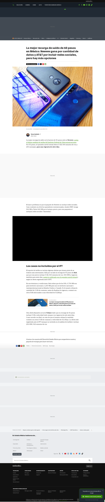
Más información (63, 500)
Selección (19, 5)
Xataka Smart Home (16, 479)
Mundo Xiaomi (16, 482)
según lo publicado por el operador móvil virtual (60, 277)
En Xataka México (52, 300)
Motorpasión (63, 472)
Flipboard (43, 64)
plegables (72, 38)
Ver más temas (17, 454)
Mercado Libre (36, 38)
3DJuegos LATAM (28, 490)
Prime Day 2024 (16, 448)
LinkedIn (79, 453)
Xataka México (16, 490)
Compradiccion (75, 476)
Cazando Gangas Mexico (44, 440)
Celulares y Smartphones (30, 444)
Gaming (27, 5)
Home (34, 5)
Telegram (71, 453)
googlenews (89, 5)
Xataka (14, 472)
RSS (74, 453)
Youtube (84, 5)
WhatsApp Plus (64, 430)
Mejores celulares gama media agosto (31, 430)
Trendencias (74, 472)
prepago (52, 345)
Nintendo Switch (64, 38)
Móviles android (44, 448)
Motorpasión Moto (64, 474)
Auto (40, 5)
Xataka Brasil (16, 492)
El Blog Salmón (86, 472)
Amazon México (27, 38)
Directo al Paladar (52, 472)
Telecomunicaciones (36, 345)
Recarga (46, 345)
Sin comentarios (32, 64)
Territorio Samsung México (53, 5)
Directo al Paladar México (52, 491)
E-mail (45, 64)
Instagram (87, 5)
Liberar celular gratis (84, 430)
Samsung (78, 38)
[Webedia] (89, 1)
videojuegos (29, 450)
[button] (35, 134)
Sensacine (38, 472)
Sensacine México (40, 490)
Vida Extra (27, 474)
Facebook (79, 5)
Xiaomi (84, 38)
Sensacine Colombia (38, 493)
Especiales (15, 444)
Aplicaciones (43, 444)
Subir (88, 466)
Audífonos (90, 38)
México (14, 450)
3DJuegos (27, 472)
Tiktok (91, 5)
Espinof (38, 474)
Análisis (28, 439)
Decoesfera (74, 474)
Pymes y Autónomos (85, 475)
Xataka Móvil (16, 474)
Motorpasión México (63, 491)
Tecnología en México (32, 448)
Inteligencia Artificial (50, 38)
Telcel (41, 450)
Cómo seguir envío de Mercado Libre (50, 430)
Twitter (81, 5)
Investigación (16, 439)
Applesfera (15, 476)
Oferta (43, 38)
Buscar (89, 460)
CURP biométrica (74, 430)
